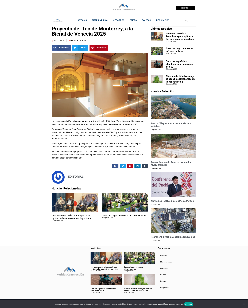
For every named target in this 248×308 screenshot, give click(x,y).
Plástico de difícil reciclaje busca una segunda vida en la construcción (180, 79)
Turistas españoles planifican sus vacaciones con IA (179, 64)
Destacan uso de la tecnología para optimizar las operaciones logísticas (71, 217)
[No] (244, 304)
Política (146, 20)
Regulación (162, 20)
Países (133, 20)
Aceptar (188, 304)
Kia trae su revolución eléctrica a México (172, 201)
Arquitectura (85, 121)
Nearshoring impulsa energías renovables (173, 237)
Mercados (118, 20)
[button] (186, 20)
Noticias (82, 20)
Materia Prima (100, 20)
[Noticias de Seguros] (124, 8)
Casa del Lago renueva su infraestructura (124, 215)
